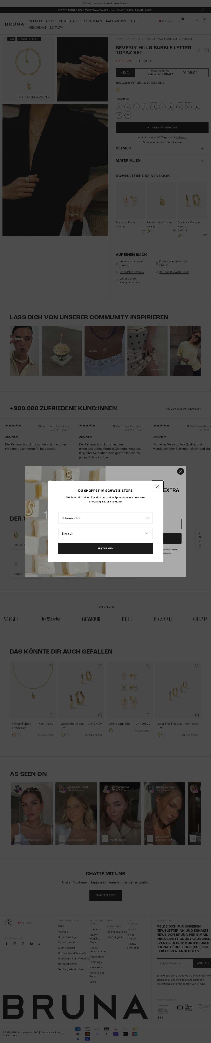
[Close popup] (157, 486)
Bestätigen (105, 548)
